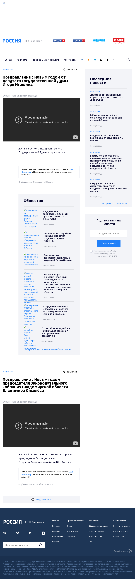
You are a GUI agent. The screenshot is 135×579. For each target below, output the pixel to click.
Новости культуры (120, 531)
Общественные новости (99, 526)
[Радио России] (99, 41)
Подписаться (108, 243)
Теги (91, 541)
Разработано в (121, 551)
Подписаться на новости (109, 222)
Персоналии (57, 536)
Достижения (72, 531)
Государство (118, 536)
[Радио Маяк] (118, 42)
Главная (55, 520)
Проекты (56, 526)
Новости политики (96, 531)
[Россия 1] (59, 41)
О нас (8, 59)
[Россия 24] (79, 41)
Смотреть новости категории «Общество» (46, 349)
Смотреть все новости (112, 203)
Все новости (94, 520)
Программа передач (45, 59)
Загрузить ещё (43, 499)
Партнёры (71, 536)
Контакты (69, 59)
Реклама (22, 59)
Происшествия (119, 520)
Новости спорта (95, 536)
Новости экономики (121, 526)
